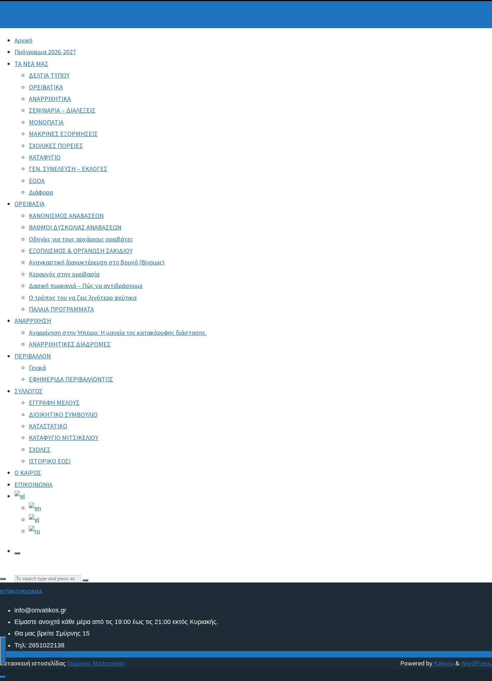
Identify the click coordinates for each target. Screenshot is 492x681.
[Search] (17, 553)
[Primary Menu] (3, 650)
